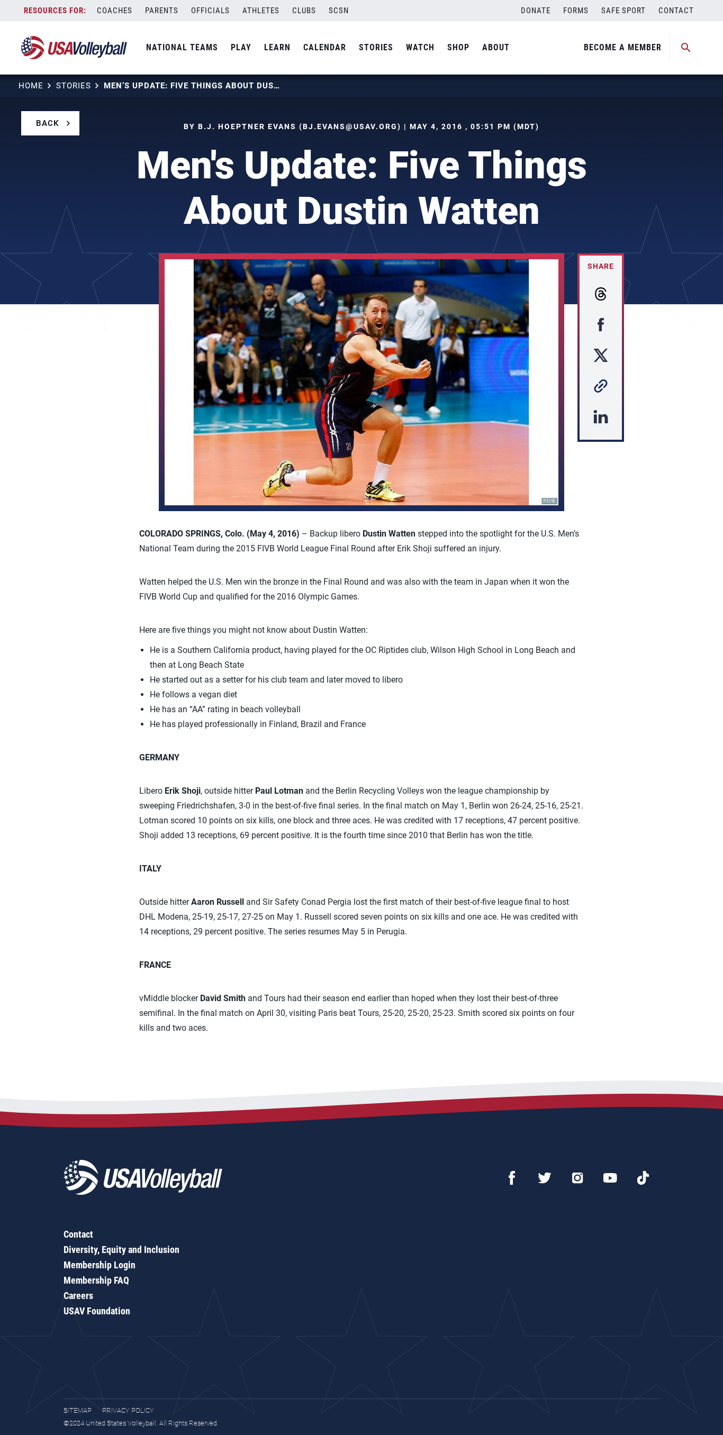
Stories (376, 47)
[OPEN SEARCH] (686, 47)
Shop (458, 47)
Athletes (260, 10)
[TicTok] (643, 1178)
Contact (676, 10)
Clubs (304, 10)
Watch (420, 47)
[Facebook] (512, 1178)
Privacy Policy (128, 1410)
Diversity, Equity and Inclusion (121, 1249)
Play (241, 47)
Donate (535, 10)
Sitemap (78, 1410)
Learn (277, 47)
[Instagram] (577, 1178)
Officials (210, 10)
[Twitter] (544, 1178)
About (496, 47)
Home (31, 85)
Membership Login (99, 1264)
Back (47, 123)
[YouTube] (610, 1178)
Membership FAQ (96, 1280)
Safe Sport (623, 10)
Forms (576, 10)
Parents (161, 10)
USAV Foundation (97, 1310)
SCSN (339, 10)
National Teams (182, 47)
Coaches (114, 10)
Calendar (324, 47)
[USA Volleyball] (74, 47)
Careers (78, 1295)
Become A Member (623, 47)
